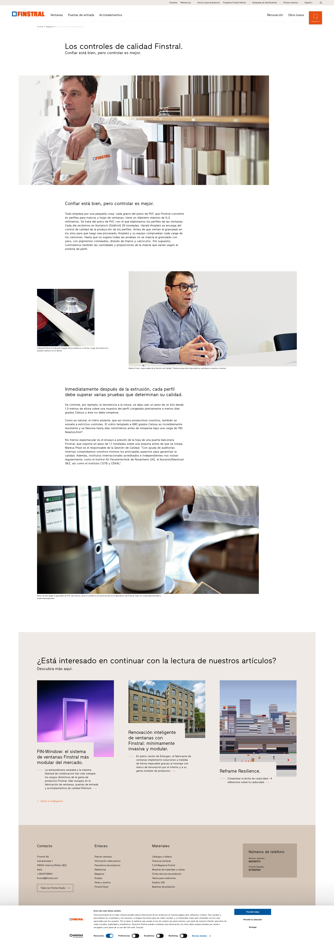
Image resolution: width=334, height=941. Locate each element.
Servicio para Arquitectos (208, 2)
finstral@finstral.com (47, 878)
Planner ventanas (103, 856)
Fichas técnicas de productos (166, 874)
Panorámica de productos (107, 865)
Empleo (98, 878)
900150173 (254, 861)
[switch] (135, 936)
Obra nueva (296, 15)
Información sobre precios (108, 861)
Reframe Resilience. (240, 771)
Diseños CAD (158, 882)
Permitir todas (252, 912)
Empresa (173, 2)
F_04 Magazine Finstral (163, 865)
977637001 (255, 870)
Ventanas (56, 15)
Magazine (50, 27)
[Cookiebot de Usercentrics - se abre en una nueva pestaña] (76, 936)
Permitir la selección (252, 919)
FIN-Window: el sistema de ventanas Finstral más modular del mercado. (63, 757)
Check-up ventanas (161, 861)
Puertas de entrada (81, 15)
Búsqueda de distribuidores (264, 2)
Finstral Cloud (101, 886)
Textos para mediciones (164, 878)
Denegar (253, 927)
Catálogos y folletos (162, 856)
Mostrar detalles (199, 936)
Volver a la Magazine (51, 801)
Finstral (40, 27)
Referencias (185, 2)
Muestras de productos (163, 886)
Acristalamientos (110, 15)
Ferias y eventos (103, 882)
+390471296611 (45, 874)
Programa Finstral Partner (234, 2)
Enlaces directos (290, 2)
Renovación (275, 15)
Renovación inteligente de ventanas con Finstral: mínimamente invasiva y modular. (152, 740)
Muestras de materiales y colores (168, 869)
